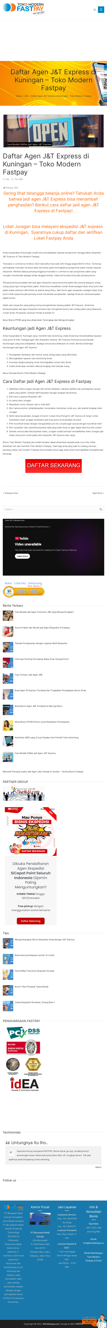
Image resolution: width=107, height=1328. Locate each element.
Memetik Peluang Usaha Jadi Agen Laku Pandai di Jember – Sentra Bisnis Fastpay (43, 771)
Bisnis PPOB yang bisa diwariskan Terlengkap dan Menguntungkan (41, 320)
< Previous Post (10, 493)
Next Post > (98, 493)
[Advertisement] (53, 40)
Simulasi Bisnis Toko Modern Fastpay (26, 373)
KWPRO (79, 1324)
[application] (53, 547)
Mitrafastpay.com (51, 1324)
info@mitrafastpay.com (94, 1243)
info (7, 179)
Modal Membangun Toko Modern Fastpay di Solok (93, 1257)
